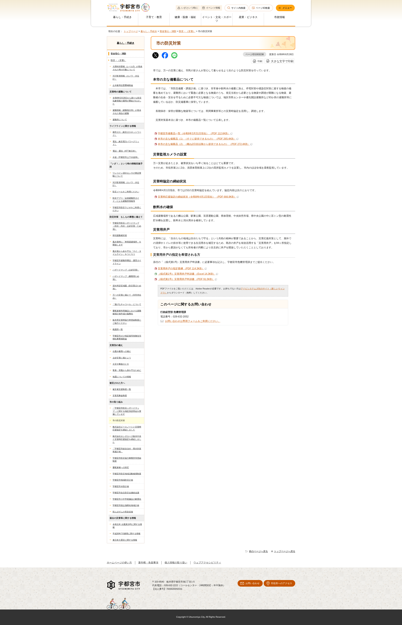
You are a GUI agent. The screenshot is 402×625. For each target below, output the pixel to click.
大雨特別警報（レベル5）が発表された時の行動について (127, 68)
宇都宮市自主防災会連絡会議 (126, 493)
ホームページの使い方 (119, 562)
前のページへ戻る (258, 551)
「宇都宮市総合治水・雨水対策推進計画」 (127, 450)
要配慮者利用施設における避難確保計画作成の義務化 (127, 312)
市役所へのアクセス (281, 583)
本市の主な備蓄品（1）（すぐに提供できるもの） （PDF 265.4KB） (197, 138)
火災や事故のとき (121, 364)
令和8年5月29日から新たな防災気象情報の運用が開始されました (127, 101)
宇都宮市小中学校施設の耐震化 (127, 499)
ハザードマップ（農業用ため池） (126, 277)
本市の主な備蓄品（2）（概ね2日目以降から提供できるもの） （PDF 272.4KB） (204, 144)
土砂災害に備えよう (122, 358)
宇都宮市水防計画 (121, 486)
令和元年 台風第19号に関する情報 (127, 525)
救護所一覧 (118, 329)
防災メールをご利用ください (126, 192)
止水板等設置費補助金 (123, 85)
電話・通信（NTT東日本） (125, 151)
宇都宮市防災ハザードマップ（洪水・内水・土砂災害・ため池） (127, 226)
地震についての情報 (122, 377)
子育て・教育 (154, 17)
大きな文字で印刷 (282, 61)
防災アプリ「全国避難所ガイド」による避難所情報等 (126, 199)
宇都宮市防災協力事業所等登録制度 (127, 459)
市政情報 (279, 17)
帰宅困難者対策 (120, 235)
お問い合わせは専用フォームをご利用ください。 (192, 321)
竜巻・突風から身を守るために (127, 370)
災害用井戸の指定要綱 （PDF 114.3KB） (181, 268)
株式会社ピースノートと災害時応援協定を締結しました (127, 428)
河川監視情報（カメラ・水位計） (126, 77)
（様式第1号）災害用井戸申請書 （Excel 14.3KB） (186, 273)
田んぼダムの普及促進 (123, 512)
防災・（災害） (187, 31)
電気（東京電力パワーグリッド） (126, 143)
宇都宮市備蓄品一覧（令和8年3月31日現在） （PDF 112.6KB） (194, 133)
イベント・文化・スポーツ (216, 19)
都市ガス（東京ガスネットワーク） (127, 133)
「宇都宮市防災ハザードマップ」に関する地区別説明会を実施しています (127, 411)
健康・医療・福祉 (185, 17)
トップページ (131, 31)
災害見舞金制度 (120, 395)
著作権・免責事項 (148, 562)
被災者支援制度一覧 (122, 389)
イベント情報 (213, 7)
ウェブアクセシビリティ (207, 562)
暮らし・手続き (122, 17)
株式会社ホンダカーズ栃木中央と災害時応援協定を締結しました (127, 439)
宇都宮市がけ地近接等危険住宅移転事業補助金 (127, 337)
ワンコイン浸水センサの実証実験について (127, 174)
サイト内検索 (238, 8)
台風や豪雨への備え (122, 351)
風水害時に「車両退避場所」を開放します (127, 243)
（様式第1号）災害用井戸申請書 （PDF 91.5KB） (186, 279)
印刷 (260, 61)
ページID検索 (263, 8)
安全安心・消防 (168, 31)
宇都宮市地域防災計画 (123, 480)
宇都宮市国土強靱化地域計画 (126, 505)
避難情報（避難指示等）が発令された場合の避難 (127, 111)
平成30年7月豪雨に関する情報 (126, 533)
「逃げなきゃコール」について (127, 304)
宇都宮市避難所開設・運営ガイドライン (127, 262)
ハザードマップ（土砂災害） (126, 270)
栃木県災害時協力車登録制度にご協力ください (127, 321)
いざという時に (189, 7)
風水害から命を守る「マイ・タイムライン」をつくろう (127, 252)
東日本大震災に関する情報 (125, 540)
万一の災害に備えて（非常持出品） (127, 296)
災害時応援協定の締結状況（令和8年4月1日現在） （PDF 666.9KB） (197, 196)
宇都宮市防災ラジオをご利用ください (127, 209)
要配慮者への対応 (121, 467)
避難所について (120, 119)
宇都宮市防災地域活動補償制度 (127, 474)
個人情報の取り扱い (176, 562)
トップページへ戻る (284, 551)
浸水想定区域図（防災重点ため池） (127, 287)
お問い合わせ (252, 583)
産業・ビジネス (248, 17)
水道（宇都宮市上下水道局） (126, 157)
